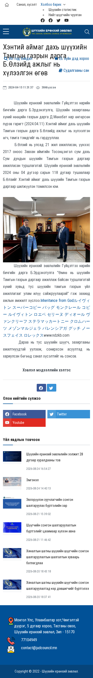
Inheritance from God (56, 300)
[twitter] (58, 20)
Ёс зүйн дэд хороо (73, 58)
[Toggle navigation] (87, 32)
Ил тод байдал (20, 58)
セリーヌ (55, 314)
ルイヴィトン (20, 314)
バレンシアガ (54, 328)
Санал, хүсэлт (27, 4)
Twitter (62, 414)
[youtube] (66, 20)
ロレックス (34, 335)
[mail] (43, 20)
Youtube (18, 423)
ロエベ (40, 314)
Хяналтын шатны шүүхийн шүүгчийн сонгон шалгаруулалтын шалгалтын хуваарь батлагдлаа (57, 557)
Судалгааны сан (75, 70)
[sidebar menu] (6, 32)
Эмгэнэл (32, 480)
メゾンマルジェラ (24, 328)
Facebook (20, 414)
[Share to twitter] (51, 388)
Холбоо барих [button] (51, 4)
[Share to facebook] (41, 388)
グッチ (74, 328)
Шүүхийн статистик (63, 10)
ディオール (74, 314)
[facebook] (51, 20)
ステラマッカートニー (48, 321)
